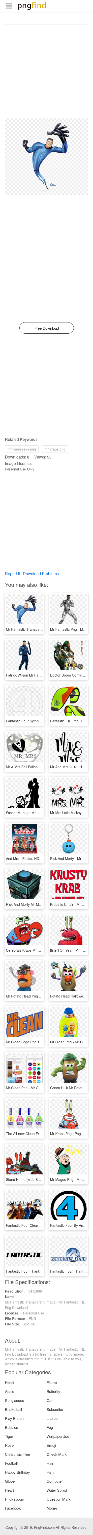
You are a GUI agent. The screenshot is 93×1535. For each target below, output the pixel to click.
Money (52, 1508)
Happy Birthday (17, 1472)
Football (11, 1463)
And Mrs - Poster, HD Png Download (34, 858)
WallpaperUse (58, 1436)
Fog (50, 1427)
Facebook (13, 1508)
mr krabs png (55, 449)
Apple (9, 1391)
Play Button (14, 1418)
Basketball (13, 1409)
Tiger (9, 1436)
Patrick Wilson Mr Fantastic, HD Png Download (42, 675)
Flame (52, 1382)
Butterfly (53, 1391)
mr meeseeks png (22, 449)
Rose (9, 1445)
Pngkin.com (14, 1499)
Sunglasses (14, 1400)
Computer (55, 1481)
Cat (49, 1400)
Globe (10, 1481)
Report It (12, 573)
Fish (50, 1472)
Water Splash (57, 1490)
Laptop (52, 1418)
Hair (50, 1463)
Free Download (46, 328)
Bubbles (11, 1427)
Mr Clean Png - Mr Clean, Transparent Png (39, 1087)
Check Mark (57, 1454)
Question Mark (59, 1499)
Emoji (51, 1445)
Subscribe (55, 1409)
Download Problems (41, 573)
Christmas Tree (17, 1454)
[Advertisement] (46, 71)
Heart (9, 1382)
